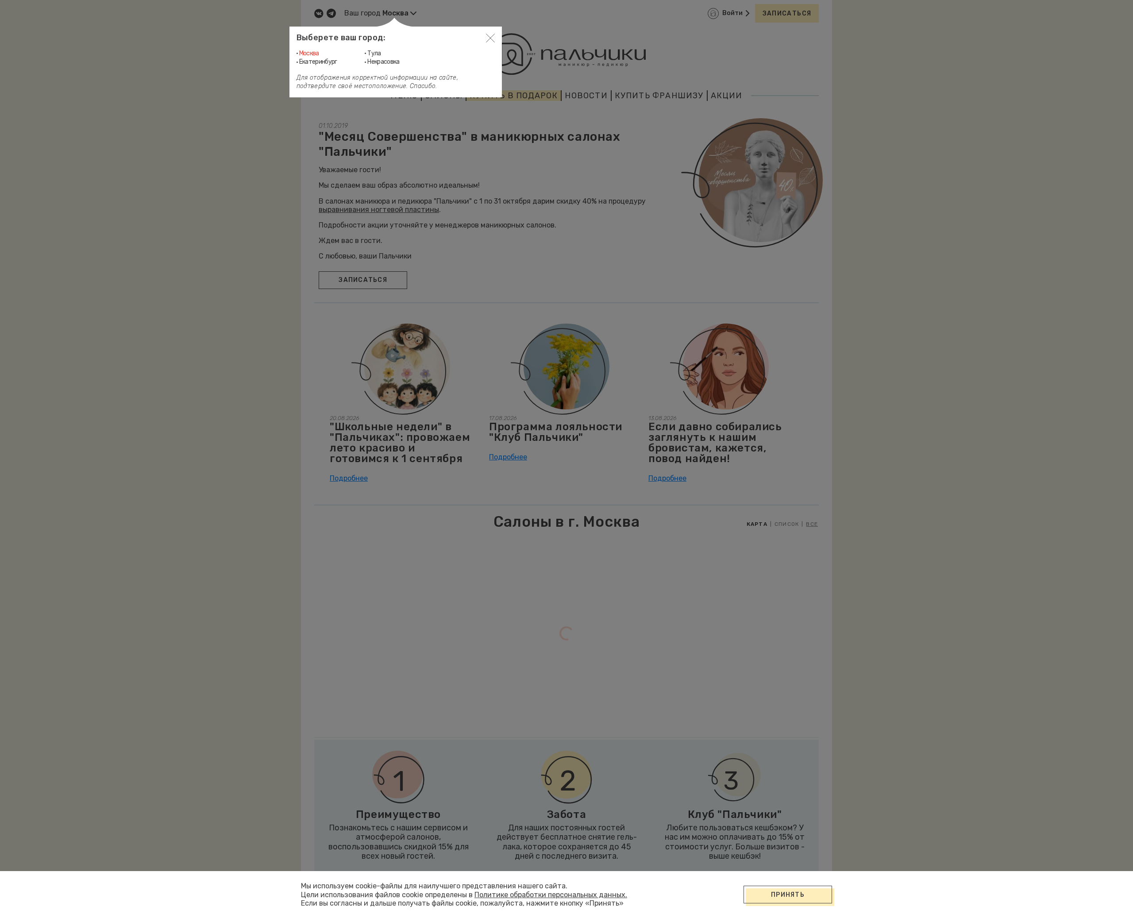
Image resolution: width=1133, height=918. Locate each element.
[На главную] (566, 54)
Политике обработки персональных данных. (550, 895)
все (812, 524)
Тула (374, 53)
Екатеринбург (318, 62)
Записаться (787, 13)
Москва (309, 53)
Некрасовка (383, 62)
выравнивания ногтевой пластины (379, 209)
